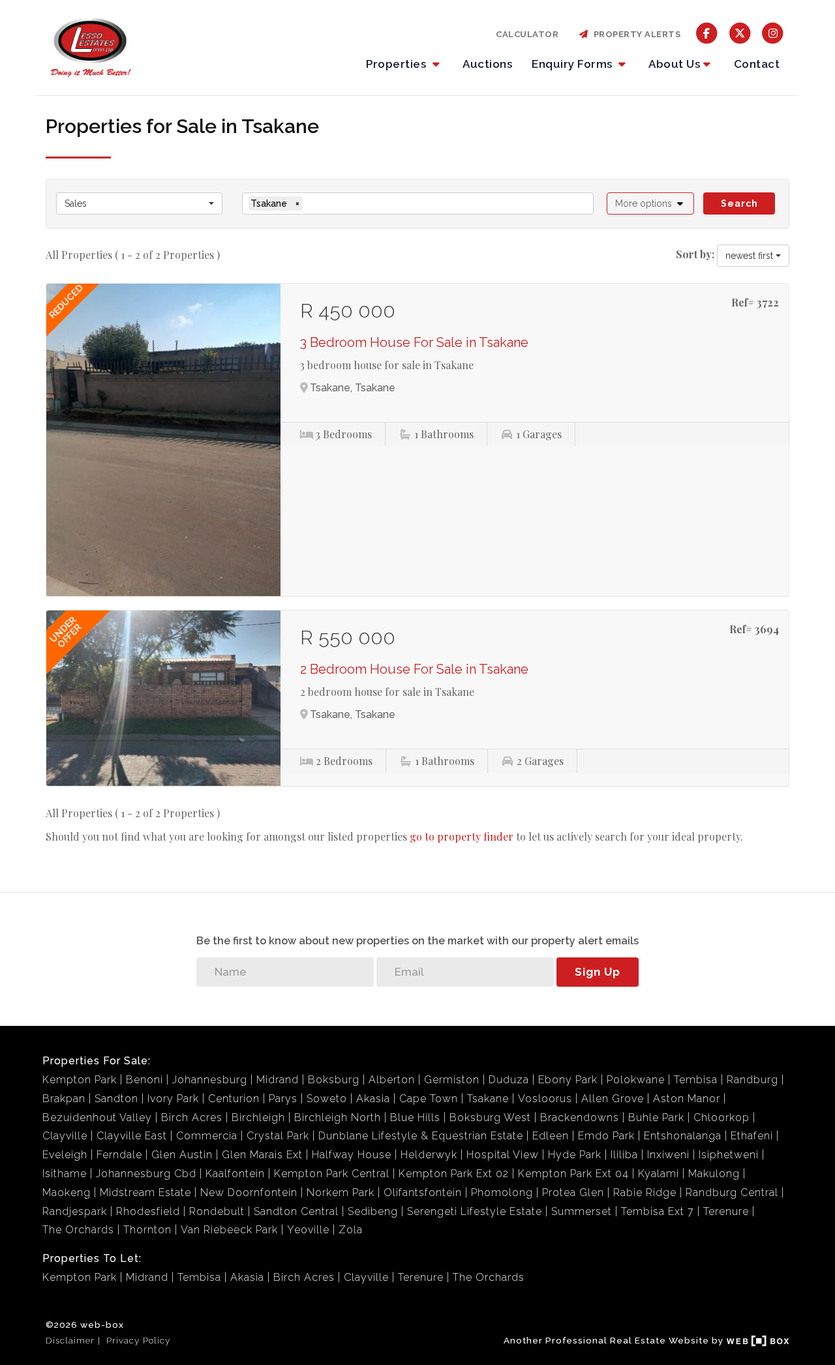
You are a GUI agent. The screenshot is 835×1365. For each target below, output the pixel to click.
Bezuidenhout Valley (97, 1117)
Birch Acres (191, 1117)
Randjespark (74, 1211)
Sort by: (695, 254)
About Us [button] (674, 63)
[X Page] (740, 32)
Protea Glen (573, 1192)
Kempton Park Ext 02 (454, 1173)
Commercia (206, 1136)
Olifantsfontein (423, 1192)
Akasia (373, 1098)
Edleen (550, 1136)
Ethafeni (752, 1136)
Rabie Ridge (644, 1192)
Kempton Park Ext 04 (573, 1173)
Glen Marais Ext (262, 1154)
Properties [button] (397, 63)
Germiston (451, 1079)
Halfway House (351, 1154)
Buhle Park (656, 1117)
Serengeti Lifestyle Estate (474, 1211)
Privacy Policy (138, 1340)
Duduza (509, 1079)
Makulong (714, 1173)
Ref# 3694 (754, 629)
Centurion (234, 1098)
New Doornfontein (248, 1192)
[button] (651, 203)
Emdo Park (606, 1136)
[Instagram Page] (772, 32)
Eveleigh (64, 1154)
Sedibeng (373, 1211)
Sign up (597, 971)
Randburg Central (732, 1192)
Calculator (527, 34)
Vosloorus (545, 1098)
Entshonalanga (682, 1136)
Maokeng (66, 1192)
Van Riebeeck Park (229, 1229)
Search (739, 203)
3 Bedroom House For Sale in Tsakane (414, 342)
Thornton (147, 1229)
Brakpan (63, 1098)
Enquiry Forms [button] (573, 63)
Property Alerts (635, 34)
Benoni (144, 1079)
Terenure (726, 1211)
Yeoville (308, 1229)
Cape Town (428, 1098)
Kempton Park (79, 1079)
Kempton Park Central (331, 1173)
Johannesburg (209, 1079)
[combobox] (139, 203)
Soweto (327, 1098)
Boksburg (333, 1079)
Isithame (64, 1173)
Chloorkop (721, 1117)
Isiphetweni (729, 1154)
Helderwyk (429, 1154)
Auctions (487, 63)
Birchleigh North (337, 1117)
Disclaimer (70, 1340)
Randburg (752, 1079)
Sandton (116, 1098)
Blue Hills (415, 1117)
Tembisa (696, 1079)
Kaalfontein (235, 1173)
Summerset (581, 1211)
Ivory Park (173, 1098)
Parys (283, 1098)
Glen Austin (182, 1154)
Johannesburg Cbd (146, 1173)
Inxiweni (668, 1154)
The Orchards (78, 1229)
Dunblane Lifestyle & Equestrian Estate (420, 1136)
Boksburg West (490, 1117)
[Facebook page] (706, 32)
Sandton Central (296, 1211)
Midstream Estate (145, 1192)
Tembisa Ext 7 (657, 1211)
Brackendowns (579, 1117)
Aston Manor (686, 1098)
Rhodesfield (148, 1211)
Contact (757, 63)
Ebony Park (568, 1079)
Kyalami (658, 1173)
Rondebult (217, 1211)
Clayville (64, 1136)
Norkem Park (340, 1192)
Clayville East (132, 1136)
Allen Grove (612, 1098)
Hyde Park (574, 1154)
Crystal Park (278, 1136)
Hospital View (502, 1154)
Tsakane (488, 1098)
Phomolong (502, 1192)
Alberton (392, 1079)
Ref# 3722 (755, 302)
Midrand (277, 1079)
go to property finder (461, 836)
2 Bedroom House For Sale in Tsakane (414, 669)
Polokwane (636, 1079)
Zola (351, 1229)
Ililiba (624, 1154)
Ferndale (119, 1154)
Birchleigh (258, 1117)
